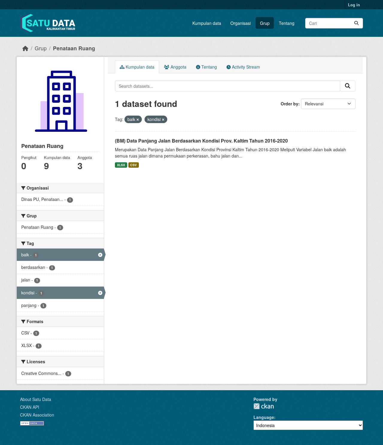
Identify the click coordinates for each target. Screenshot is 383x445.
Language (263, 417)
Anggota (177, 67)
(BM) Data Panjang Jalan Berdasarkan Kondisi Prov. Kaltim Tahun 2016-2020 (201, 140)
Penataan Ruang (74, 48)
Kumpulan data (206, 23)
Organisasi (240, 23)
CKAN (263, 406)
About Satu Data (35, 399)
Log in (354, 4)
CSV (133, 165)
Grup (265, 23)
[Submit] (356, 23)
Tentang (286, 23)
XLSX (121, 165)
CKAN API (29, 407)
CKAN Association (37, 415)
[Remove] (137, 119)
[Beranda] (25, 48)
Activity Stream (245, 67)
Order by (289, 104)
